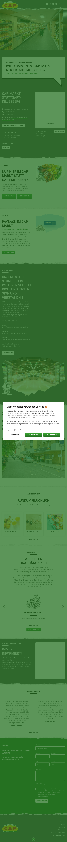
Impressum (10, 430)
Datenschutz (19, 430)
